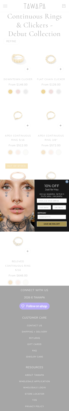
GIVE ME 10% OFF (52, 224)
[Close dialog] (67, 181)
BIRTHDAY (42, 213)
